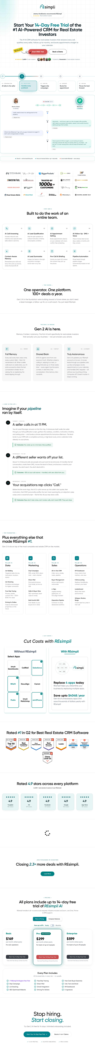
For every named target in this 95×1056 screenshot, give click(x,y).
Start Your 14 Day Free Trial (17, 946)
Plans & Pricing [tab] (39, 908)
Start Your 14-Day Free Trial (36, 1024)
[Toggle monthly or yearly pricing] (52, 915)
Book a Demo (58, 52)
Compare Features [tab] (54, 908)
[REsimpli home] (47, 7)
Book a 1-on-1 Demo (61, 1024)
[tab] (9, 82)
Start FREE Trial (38, 52)
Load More (47, 863)
